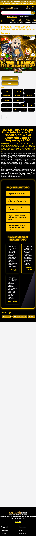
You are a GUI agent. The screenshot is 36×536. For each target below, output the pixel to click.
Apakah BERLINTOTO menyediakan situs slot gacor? (16, 227)
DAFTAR (10, 78)
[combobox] (16, 12)
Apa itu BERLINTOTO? (17, 194)
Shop (2, 8)
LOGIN (10, 83)
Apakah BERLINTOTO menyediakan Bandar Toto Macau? (17, 217)
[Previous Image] (3, 55)
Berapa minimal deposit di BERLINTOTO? (18, 208)
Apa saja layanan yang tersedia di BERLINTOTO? (17, 201)
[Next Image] (33, 55)
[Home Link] (11, 8)
